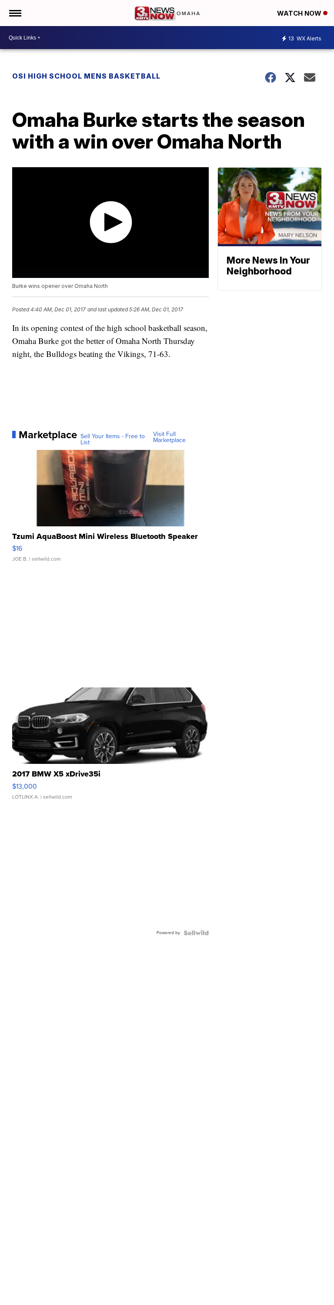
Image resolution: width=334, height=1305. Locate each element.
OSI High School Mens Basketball (86, 76)
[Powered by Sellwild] (196, 933)
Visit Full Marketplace (169, 437)
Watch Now (300, 13)
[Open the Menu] (15, 13)
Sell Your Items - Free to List (112, 439)
